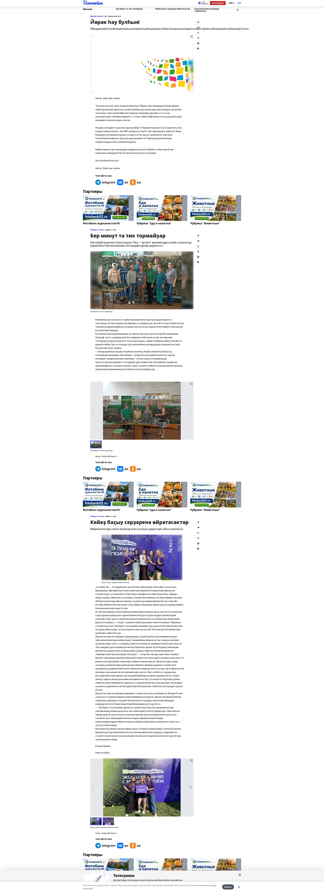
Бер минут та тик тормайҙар (129, 9)
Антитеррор (217, 3)
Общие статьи (97, 230)
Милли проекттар (98, 16)
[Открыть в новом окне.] (105, 182)
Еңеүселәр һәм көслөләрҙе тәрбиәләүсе (206, 10)
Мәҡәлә (87, 9)
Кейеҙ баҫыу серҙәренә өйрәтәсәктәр (172, 9)
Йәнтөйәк (93, 3)
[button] (190, 787)
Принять (228, 887)
